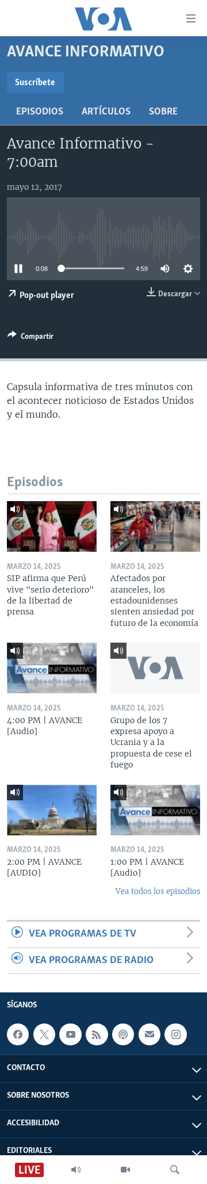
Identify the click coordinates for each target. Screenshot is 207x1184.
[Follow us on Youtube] (70, 1034)
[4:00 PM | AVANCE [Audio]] (52, 668)
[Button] (30, 338)
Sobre (163, 112)
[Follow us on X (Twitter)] (44, 1034)
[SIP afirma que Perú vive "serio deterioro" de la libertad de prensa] (52, 526)
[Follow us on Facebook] (18, 1034)
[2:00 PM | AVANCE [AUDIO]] (52, 810)
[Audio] (76, 1169)
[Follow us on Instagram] (175, 1034)
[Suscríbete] (149, 1034)
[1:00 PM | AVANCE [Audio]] (155, 810)
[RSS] (97, 1034)
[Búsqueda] (175, 1169)
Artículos (106, 112)
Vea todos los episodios (158, 891)
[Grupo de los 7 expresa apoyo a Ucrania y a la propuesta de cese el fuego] (155, 668)
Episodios (39, 112)
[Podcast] (123, 1034)
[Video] (125, 1169)
